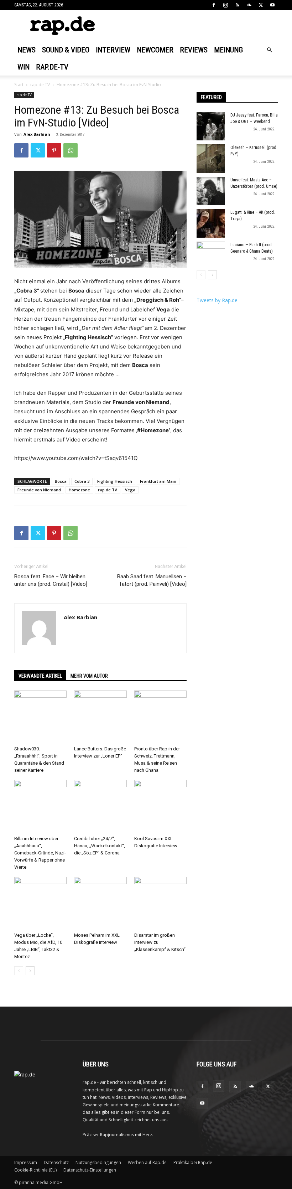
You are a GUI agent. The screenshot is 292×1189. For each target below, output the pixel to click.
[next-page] (30, 970)
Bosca (61, 481)
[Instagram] (225, 5)
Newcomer (155, 50)
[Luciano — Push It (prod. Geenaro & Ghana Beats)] (211, 256)
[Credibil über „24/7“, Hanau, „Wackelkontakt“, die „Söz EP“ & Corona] (100, 806)
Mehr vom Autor (89, 676)
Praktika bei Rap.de (192, 1162)
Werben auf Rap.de (147, 1162)
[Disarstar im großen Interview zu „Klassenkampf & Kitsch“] (160, 903)
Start (19, 85)
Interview (113, 50)
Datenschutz (56, 1162)
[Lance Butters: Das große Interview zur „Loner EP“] (100, 717)
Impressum (25, 1162)
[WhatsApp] (70, 150)
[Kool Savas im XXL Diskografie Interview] (160, 806)
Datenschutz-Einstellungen (89, 1170)
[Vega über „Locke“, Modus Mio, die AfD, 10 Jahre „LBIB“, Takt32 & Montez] (40, 903)
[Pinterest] (54, 150)
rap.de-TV (52, 67)
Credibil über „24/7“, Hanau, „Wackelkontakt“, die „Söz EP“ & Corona (99, 845)
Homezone (79, 489)
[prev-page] (18, 970)
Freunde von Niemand (39, 489)
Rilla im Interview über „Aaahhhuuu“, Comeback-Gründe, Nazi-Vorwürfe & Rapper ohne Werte (40, 853)
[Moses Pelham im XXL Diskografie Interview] (100, 903)
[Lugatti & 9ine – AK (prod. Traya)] (211, 223)
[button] (269, 50)
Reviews (194, 50)
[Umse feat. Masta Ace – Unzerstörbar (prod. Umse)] (211, 191)
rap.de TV (40, 85)
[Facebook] (213, 5)
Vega (130, 489)
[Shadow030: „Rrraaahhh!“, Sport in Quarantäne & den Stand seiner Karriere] (40, 717)
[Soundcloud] (249, 5)
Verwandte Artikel (40, 676)
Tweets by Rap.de (217, 300)
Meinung (228, 50)
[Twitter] (260, 5)
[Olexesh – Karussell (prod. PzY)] (211, 158)
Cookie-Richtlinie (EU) (35, 1170)
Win (23, 67)
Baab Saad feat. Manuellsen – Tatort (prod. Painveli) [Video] (152, 580)
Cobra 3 (81, 481)
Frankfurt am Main (158, 481)
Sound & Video (65, 50)
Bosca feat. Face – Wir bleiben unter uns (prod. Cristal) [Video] (50, 580)
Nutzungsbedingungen (98, 1162)
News (26, 50)
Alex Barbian (37, 134)
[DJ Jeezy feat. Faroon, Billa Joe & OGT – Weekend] (211, 126)
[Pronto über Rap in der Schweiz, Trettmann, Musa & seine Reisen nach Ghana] (160, 717)
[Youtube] (272, 5)
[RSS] (237, 5)
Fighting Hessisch (114, 481)
